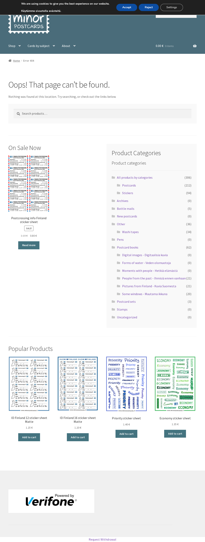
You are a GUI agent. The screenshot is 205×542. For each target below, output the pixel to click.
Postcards (129, 185)
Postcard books (127, 247)
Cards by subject (39, 46)
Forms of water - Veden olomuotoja (146, 263)
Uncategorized (127, 317)
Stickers (127, 193)
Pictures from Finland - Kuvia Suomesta (149, 286)
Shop (11, 46)
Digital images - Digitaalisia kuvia (145, 255)
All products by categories (135, 177)
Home (16, 60)
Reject (149, 7)
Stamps (122, 309)
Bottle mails (125, 209)
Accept (126, 7)
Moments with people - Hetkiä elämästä (150, 271)
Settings (171, 7)
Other (121, 224)
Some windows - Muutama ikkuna (144, 294)
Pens (120, 239)
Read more (28, 245)
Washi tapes (130, 232)
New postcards (127, 216)
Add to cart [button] (29, 437)
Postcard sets (126, 302)
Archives (122, 201)
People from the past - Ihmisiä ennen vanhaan (154, 278)
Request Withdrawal (102, 539)
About (66, 46)
